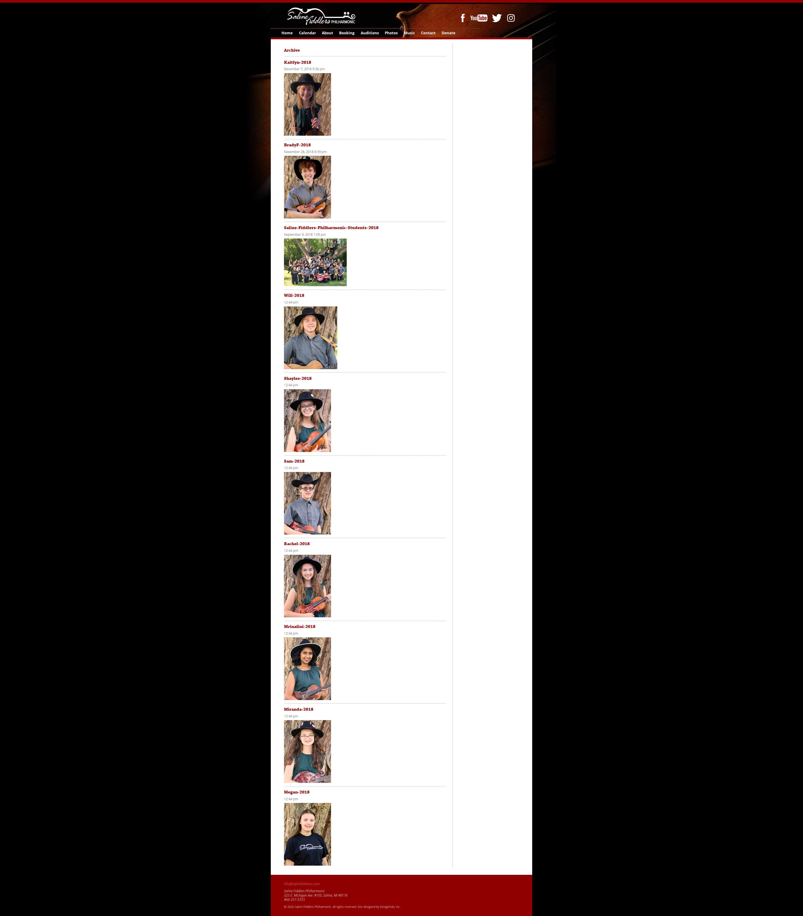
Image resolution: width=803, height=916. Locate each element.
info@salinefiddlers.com (302, 884)
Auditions (369, 32)
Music (409, 32)
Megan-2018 (296, 792)
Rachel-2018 (297, 544)
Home (286, 32)
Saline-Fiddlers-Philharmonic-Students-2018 (331, 228)
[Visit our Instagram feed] (511, 17)
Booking (346, 32)
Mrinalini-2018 (299, 627)
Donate (448, 32)
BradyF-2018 (297, 145)
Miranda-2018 (298, 709)
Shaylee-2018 (298, 378)
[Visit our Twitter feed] (497, 17)
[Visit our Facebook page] (463, 17)
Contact (428, 32)
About (327, 32)
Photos (391, 32)
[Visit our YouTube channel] (479, 17)
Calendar (307, 32)
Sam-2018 (294, 461)
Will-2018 (294, 296)
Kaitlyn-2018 (297, 62)
